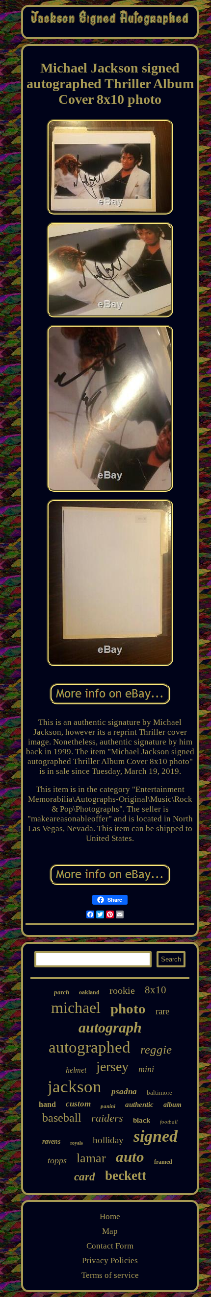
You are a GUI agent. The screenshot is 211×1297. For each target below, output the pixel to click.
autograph (110, 1027)
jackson (75, 1086)
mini (146, 1069)
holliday (108, 1140)
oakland (89, 992)
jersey (112, 1066)
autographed (90, 1047)
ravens (51, 1141)
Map (110, 1231)
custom (78, 1103)
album (172, 1104)
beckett (125, 1175)
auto (130, 1156)
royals (76, 1143)
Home (110, 1216)
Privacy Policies (110, 1260)
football (169, 1122)
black (141, 1120)
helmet (76, 1070)
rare (162, 1011)
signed (155, 1136)
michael (76, 1007)
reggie (156, 1049)
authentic (139, 1104)
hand (47, 1104)
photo (128, 1008)
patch (61, 992)
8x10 (155, 990)
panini (108, 1106)
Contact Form (109, 1245)
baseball (61, 1117)
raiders (107, 1118)
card (84, 1177)
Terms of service (110, 1275)
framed (163, 1161)
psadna (124, 1091)
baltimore (159, 1092)
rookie (122, 990)
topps (57, 1160)
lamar (91, 1158)
